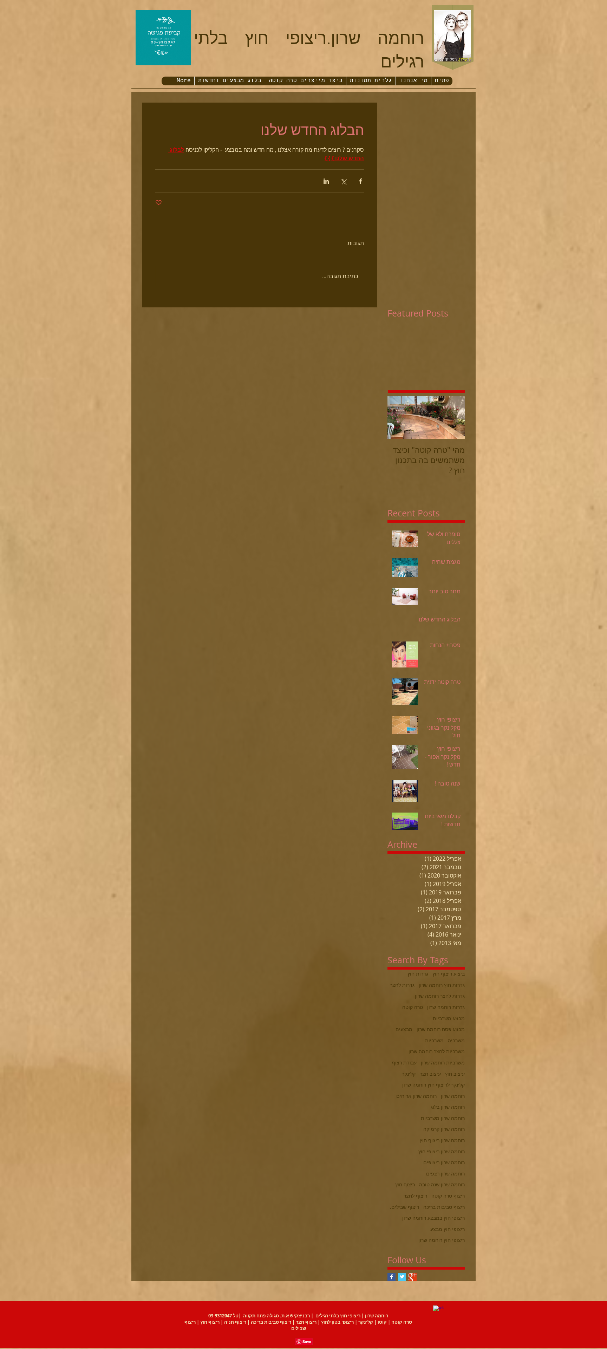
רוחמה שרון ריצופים (444, 1162)
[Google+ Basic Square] (413, 1277)
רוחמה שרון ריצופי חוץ (441, 1151)
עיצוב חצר (430, 1073)
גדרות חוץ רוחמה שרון (442, 985)
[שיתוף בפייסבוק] (360, 181)
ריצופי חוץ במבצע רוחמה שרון (433, 1217)
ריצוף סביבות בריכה (444, 1207)
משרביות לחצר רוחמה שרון (437, 1051)
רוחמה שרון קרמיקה (444, 1129)
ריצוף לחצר (415, 1195)
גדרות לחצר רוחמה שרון (440, 995)
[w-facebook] (438, 1310)
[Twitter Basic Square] (402, 1277)
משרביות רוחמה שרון (443, 1062)
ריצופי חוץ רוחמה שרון (441, 1240)
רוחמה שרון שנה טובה (442, 1184)
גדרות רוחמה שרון (446, 1007)
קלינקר (409, 1073)
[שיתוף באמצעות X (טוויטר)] (343, 181)
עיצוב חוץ (455, 1073)
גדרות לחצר (402, 985)
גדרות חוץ (417, 973)
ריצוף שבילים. (404, 1207)
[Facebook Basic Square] (391, 1277)
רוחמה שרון (453, 1096)
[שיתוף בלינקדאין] (326, 181)
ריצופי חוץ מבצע (447, 1229)
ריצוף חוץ (405, 1184)
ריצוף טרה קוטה (448, 1195)
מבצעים (404, 1029)
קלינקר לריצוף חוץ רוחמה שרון (433, 1084)
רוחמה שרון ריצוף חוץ (442, 1140)
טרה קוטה (412, 1007)
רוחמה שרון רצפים (445, 1173)
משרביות (434, 1040)
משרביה (456, 1040)
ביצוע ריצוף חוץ (448, 973)
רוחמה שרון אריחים (416, 1096)
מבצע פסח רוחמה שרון (441, 1029)
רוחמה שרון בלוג (448, 1106)
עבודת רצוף (404, 1062)
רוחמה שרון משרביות (443, 1118)
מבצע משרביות (449, 1018)
